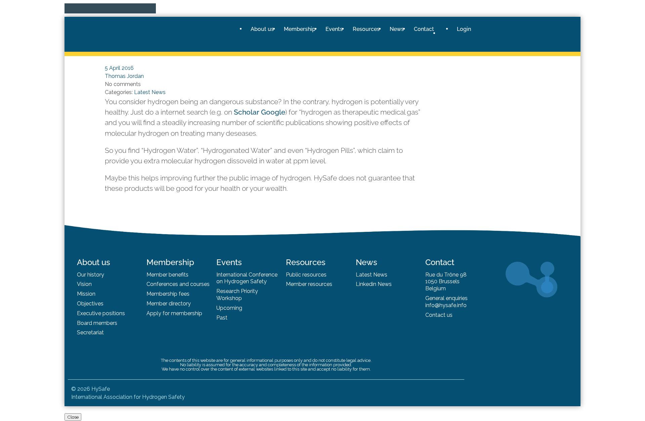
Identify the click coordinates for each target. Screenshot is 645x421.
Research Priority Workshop (237, 294)
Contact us (439, 315)
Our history (90, 274)
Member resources (309, 284)
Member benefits (167, 274)
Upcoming (229, 308)
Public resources (306, 274)
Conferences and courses (178, 284)
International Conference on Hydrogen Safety (246, 278)
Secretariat (90, 332)
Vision (84, 284)
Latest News (371, 274)
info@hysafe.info (446, 305)
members (105, 323)
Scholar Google (259, 112)
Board (85, 323)
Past (221, 317)
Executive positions (101, 313)
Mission (86, 294)
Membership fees (167, 294)
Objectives (90, 303)
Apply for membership (174, 313)
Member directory (168, 303)
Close (73, 417)
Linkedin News (374, 284)
